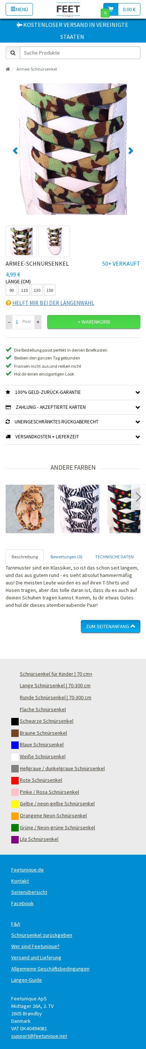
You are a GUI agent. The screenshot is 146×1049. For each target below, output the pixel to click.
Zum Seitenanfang (108, 626)
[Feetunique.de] (68, 9)
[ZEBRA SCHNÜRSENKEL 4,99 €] (78, 509)
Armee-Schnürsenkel (36, 69)
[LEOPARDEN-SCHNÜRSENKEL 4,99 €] (30, 509)
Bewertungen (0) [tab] (66, 556)
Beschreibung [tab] (25, 556)
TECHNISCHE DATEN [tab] (114, 556)
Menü (22, 9)
